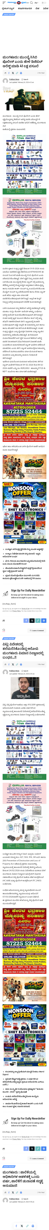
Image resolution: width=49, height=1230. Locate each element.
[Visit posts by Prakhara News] (5, 81)
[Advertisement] (24, 35)
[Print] (21, 73)
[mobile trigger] (5, 3)
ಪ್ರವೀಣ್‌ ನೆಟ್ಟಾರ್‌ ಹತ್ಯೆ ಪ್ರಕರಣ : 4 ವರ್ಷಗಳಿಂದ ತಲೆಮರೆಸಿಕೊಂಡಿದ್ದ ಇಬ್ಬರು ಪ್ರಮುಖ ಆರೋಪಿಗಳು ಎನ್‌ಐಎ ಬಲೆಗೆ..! (23, 1082)
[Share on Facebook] (9, 73)
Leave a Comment (38, 630)
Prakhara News (14, 79)
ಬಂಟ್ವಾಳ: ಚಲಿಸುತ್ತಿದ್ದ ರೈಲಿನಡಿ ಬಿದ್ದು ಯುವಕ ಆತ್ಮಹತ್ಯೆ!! (24, 549)
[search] (31, 3)
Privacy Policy (16, 611)
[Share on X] (13, 73)
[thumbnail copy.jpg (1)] (24, 466)
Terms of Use (25, 608)
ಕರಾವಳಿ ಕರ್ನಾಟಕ (9, 14)
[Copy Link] (17, 73)
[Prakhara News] (18, 3)
